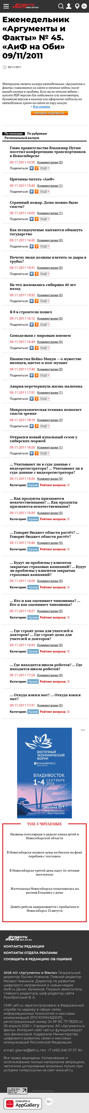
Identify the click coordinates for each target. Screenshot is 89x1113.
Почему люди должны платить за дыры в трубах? (48, 259)
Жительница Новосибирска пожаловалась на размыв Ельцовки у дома (44, 890)
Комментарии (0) (50, 162)
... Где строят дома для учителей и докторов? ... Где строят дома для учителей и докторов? (41, 634)
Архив (33, 485)
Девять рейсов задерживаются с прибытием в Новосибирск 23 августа (44, 908)
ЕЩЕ (44, 168)
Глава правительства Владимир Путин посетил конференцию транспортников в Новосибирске (48, 151)
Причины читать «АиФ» (32, 179)
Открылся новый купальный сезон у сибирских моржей (43, 439)
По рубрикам (37, 133)
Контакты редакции (24, 946)
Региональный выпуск (22, 138)
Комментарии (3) (50, 420)
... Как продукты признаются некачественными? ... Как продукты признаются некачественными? (43, 502)
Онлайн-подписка (49, 113)
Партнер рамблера (43, 1090)
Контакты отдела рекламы (30, 953)
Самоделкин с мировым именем (40, 335)
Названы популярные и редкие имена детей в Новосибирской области (44, 836)
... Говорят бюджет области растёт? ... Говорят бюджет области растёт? (44, 534)
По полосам (14, 133)
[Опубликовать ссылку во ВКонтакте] (32, 168)
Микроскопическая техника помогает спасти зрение (46, 411)
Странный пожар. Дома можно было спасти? (44, 204)
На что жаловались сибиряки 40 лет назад (43, 286)
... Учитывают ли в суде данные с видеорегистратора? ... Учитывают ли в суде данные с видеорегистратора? (46, 468)
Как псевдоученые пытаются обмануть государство (46, 231)
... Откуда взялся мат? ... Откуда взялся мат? (45, 696)
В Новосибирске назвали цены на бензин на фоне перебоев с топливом (44, 854)
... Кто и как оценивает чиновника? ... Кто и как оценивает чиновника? (45, 602)
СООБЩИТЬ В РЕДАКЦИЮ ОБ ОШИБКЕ (38, 959)
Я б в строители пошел (31, 311)
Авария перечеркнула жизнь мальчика (46, 386)
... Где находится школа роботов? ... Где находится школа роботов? (46, 666)
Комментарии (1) (50, 185)
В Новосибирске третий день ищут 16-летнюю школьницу (44, 872)
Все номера (41, 106)
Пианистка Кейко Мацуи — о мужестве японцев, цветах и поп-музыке (45, 360)
